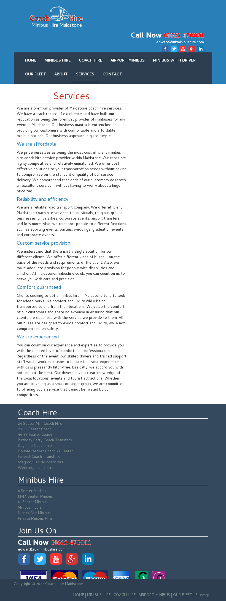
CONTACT (112, 74)
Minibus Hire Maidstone (56, 26)
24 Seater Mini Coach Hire (40, 424)
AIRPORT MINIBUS (128, 61)
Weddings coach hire (36, 468)
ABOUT (61, 74)
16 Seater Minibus (33, 502)
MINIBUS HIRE (58, 61)
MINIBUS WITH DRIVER (174, 61)
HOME (30, 61)
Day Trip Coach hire (35, 446)
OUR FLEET (35, 74)
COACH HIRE (90, 61)
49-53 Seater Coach (35, 435)
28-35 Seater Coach (35, 429)
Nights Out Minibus (34, 513)
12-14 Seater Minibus (35, 497)
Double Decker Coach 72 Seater (45, 451)
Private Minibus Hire (35, 519)
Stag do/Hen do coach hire (41, 463)
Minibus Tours (30, 508)
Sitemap (202, 595)
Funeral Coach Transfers (39, 457)
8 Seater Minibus (32, 491)
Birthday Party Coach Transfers (45, 440)
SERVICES (85, 74)
